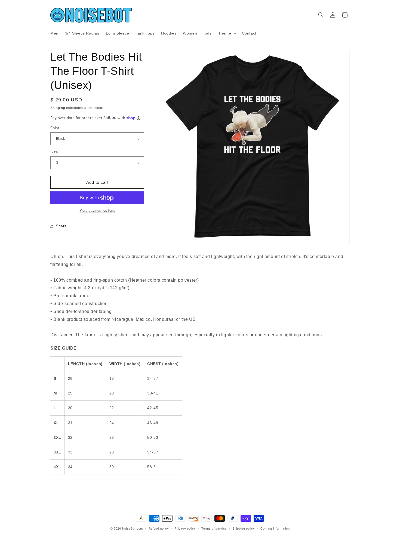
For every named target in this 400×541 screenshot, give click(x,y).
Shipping (57, 108)
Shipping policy (243, 528)
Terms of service (214, 528)
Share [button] (61, 226)
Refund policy (159, 528)
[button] (227, 33)
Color (54, 128)
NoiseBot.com (132, 528)
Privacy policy (185, 528)
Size (54, 152)
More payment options (97, 211)
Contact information (275, 528)
